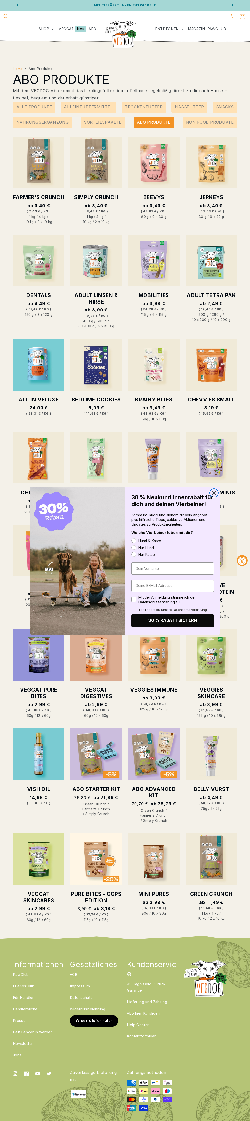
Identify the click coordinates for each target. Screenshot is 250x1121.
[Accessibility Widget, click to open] (242, 560)
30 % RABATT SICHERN (172, 620)
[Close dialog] (214, 493)
